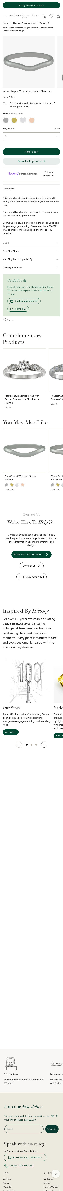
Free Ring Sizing (11, 251)
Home (5, 23)
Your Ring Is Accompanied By (17, 259)
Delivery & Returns (12, 267)
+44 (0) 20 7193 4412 (21, 1165)
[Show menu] (4, 16)
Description (8, 188)
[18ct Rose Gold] (31, 120)
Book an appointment (26, 301)
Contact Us (20, 308)
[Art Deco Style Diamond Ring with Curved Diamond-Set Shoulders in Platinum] (24, 370)
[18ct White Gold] (23, 120)
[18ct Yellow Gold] (14, 120)
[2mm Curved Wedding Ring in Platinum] (24, 450)
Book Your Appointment (27, 1157)
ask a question (15, 538)
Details (6, 242)
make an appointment (35, 538)
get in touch (22, 106)
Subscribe (52, 1129)
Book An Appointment (31, 161)
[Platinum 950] (5, 120)
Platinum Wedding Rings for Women (29, 23)
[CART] (58, 16)
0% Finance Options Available (31, 5)
